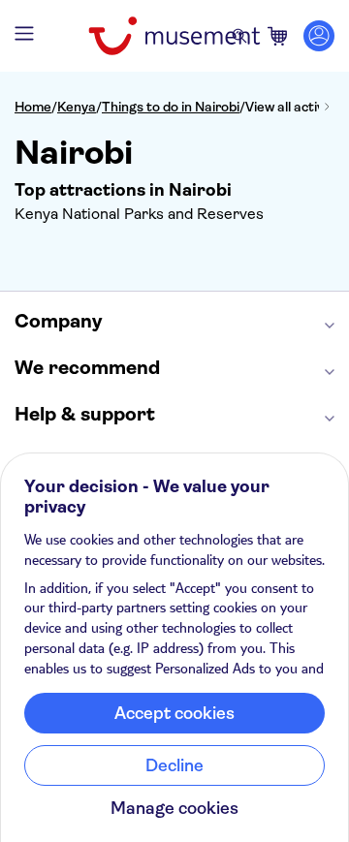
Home (33, 106)
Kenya (76, 106)
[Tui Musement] (174, 35)
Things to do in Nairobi (170, 106)
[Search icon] (239, 36)
